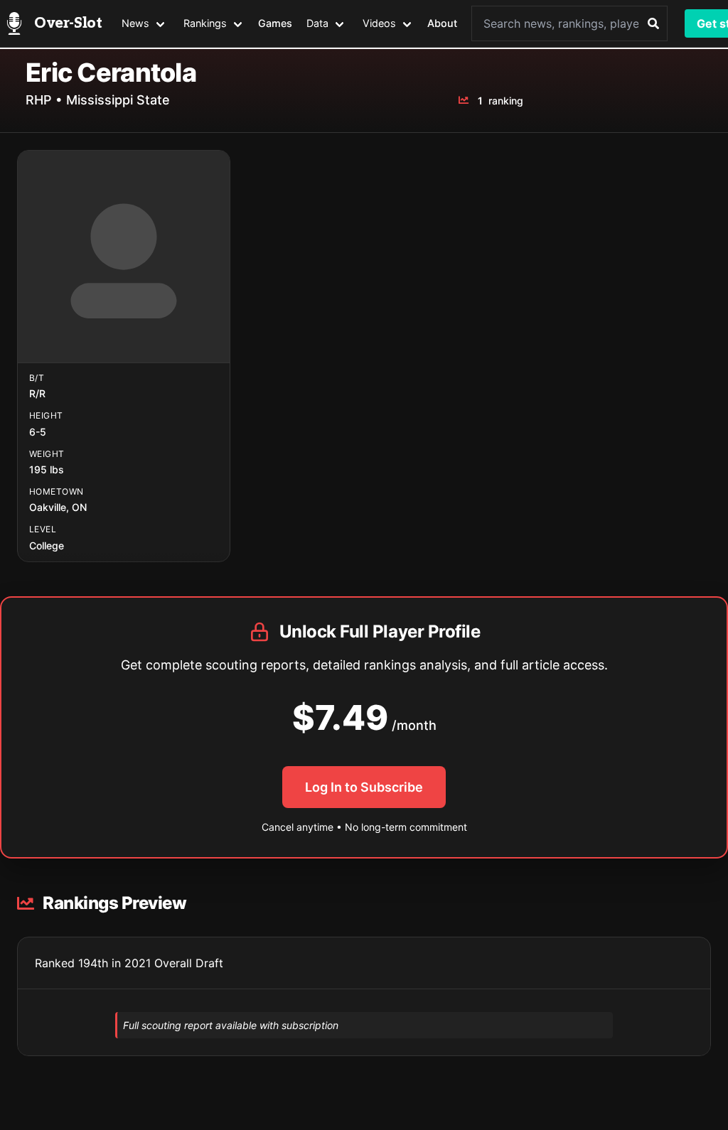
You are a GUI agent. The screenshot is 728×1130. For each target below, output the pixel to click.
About (442, 23)
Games (275, 23)
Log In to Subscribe (364, 787)
